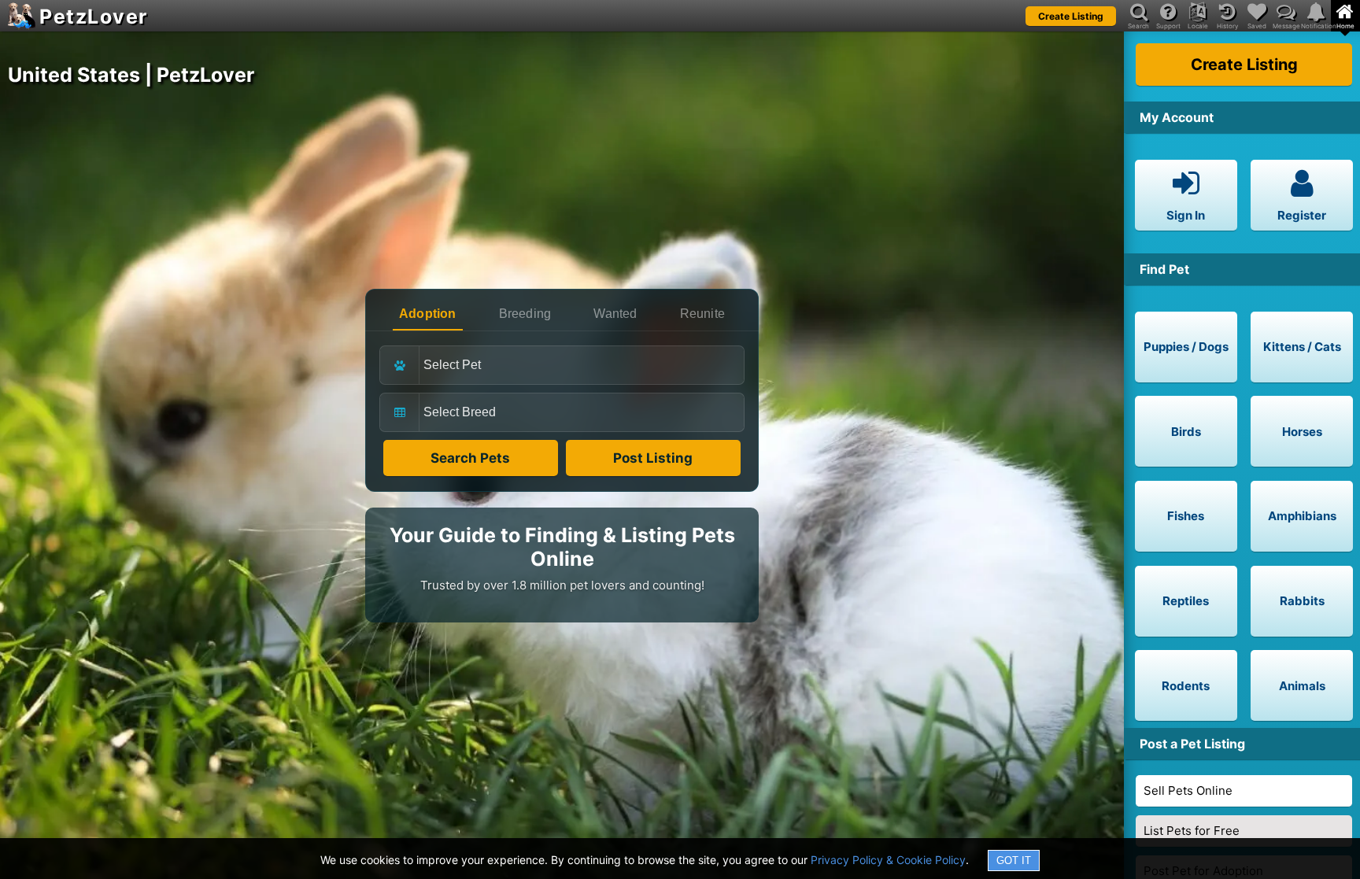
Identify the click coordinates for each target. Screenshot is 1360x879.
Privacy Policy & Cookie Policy (888, 859)
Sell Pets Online (1188, 790)
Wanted (615, 313)
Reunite (702, 313)
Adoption (427, 313)
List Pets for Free (1192, 830)
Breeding (525, 313)
